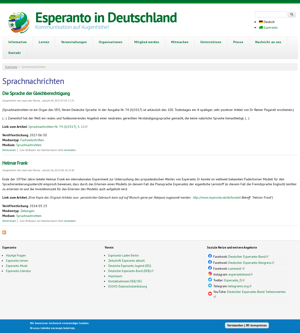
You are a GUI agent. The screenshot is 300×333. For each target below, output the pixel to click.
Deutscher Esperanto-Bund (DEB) (129, 271)
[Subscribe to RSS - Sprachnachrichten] (4, 233)
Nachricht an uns (268, 42)
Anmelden (70, 150)
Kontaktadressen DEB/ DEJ (125, 281)
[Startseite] (18, 23)
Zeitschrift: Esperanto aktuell (126, 260)
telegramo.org (239, 286)
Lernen (44, 42)
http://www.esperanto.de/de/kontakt (217, 197)
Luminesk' (236, 268)
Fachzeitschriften (32, 140)
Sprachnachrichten (28, 145)
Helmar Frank (14, 163)
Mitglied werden (146, 42)
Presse (238, 42)
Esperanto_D (234, 280)
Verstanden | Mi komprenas (247, 325)
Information (17, 42)
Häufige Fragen (16, 255)
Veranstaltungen (74, 42)
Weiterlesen (9, 150)
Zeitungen (27, 211)
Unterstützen (210, 42)
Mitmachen (179, 42)
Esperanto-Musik (16, 266)
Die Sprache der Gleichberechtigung (36, 93)
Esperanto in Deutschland (106, 17)
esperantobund (241, 274)
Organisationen (110, 42)
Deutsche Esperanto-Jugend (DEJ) (129, 266)
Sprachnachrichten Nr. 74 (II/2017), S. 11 (57, 127)
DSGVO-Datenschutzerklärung (127, 286)
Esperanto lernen (17, 260)
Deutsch (269, 22)
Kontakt (14, 53)
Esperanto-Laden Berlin (123, 255)
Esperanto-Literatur (18, 271)
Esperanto (270, 27)
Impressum (115, 276)
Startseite (11, 67)
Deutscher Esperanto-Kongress (251, 263)
